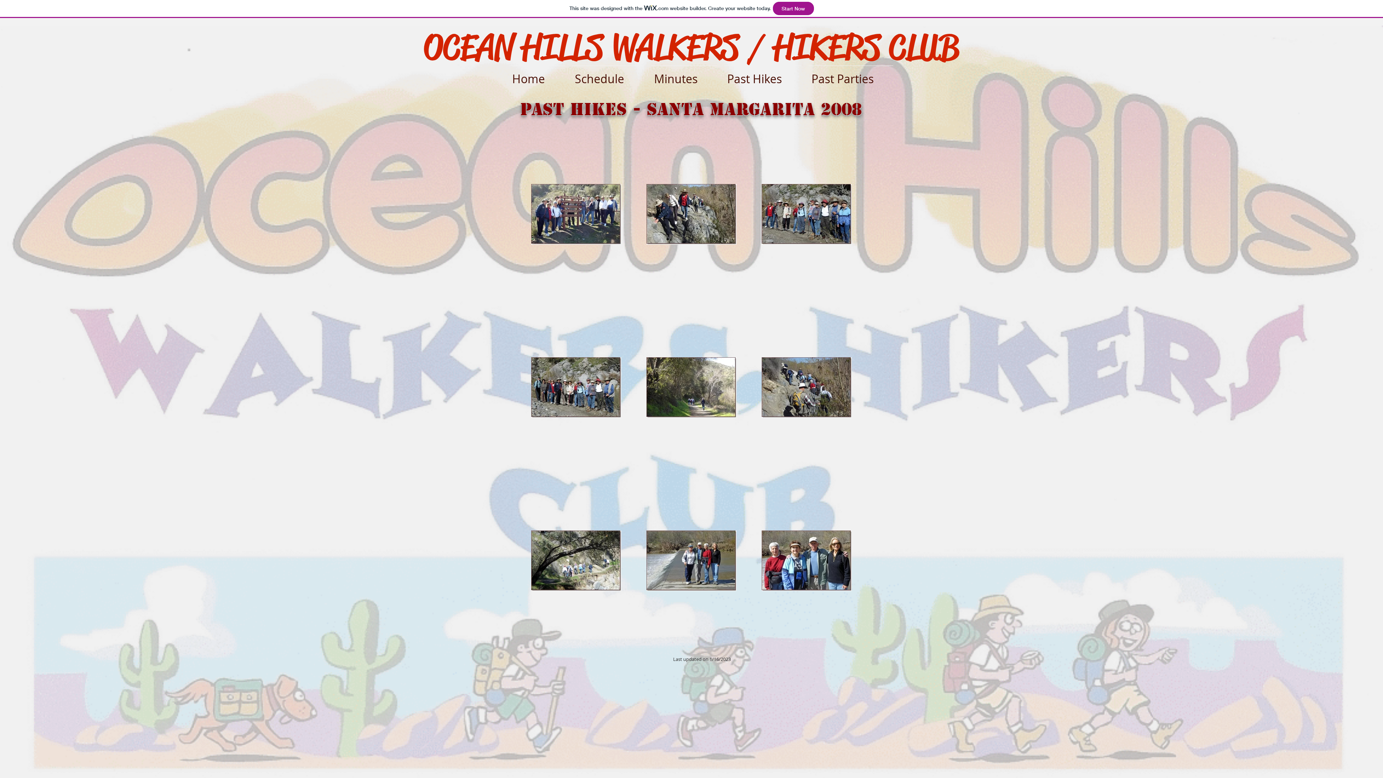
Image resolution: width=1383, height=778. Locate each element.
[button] (763, 75)
